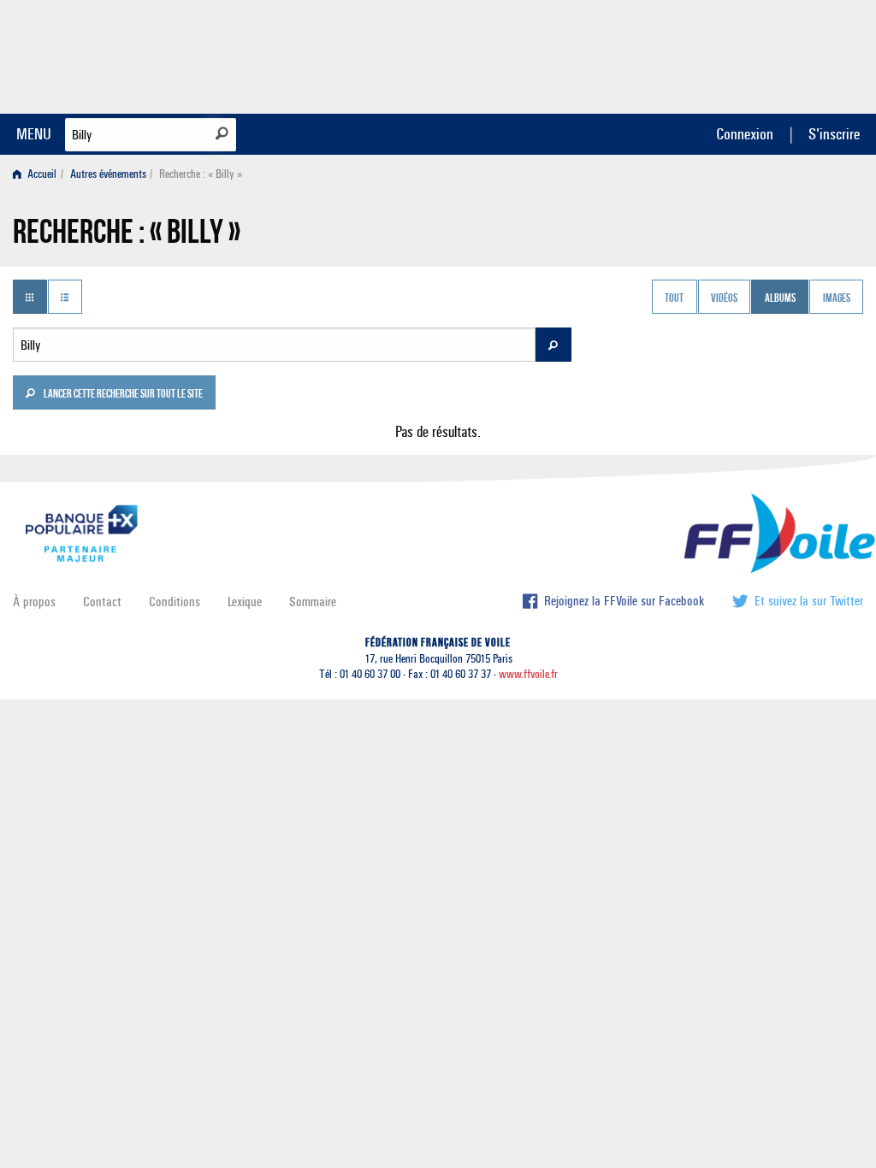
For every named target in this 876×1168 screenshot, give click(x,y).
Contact (102, 601)
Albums (780, 298)
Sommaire (312, 601)
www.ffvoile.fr (528, 674)
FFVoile (755, 54)
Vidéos (724, 298)
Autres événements (108, 174)
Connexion (744, 134)
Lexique (245, 601)
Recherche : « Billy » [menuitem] (200, 174)
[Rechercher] (222, 133)
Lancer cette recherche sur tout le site (122, 395)
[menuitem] (38, 174)
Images (836, 298)
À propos (34, 601)
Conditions (174, 601)
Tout (674, 298)
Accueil (40, 174)
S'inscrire (834, 134)
